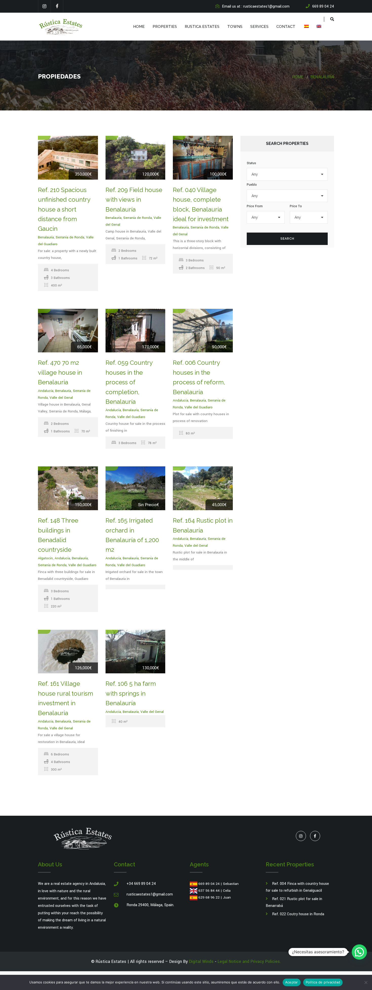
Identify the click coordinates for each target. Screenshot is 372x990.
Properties (165, 26)
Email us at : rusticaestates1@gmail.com (256, 6)
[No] (365, 982)
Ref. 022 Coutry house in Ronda (298, 914)
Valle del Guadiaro (131, 416)
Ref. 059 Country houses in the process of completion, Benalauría (129, 382)
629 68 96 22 (209, 897)
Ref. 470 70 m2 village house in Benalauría (60, 372)
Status (251, 163)
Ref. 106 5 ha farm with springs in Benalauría (131, 693)
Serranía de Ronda (70, 237)
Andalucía (45, 390)
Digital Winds (201, 961)
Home (139, 26)
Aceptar (291, 982)
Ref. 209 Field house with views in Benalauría (134, 199)
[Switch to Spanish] (306, 27)
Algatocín (45, 558)
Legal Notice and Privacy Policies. (249, 961)
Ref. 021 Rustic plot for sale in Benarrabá (294, 902)
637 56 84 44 (209, 890)
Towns (234, 26)
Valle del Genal (61, 397)
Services (259, 26)
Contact (285, 26)
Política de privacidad (323, 982)
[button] (359, 952)
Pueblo (252, 184)
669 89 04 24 (209, 883)
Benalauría (322, 77)
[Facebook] (57, 6)
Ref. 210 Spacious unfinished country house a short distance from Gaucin (64, 209)
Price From (255, 206)
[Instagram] (44, 6)
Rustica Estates (202, 26)
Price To (296, 206)
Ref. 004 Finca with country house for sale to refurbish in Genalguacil (297, 887)
